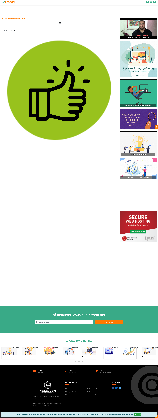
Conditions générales (94, 395)
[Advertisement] (79, 9)
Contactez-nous (71, 395)
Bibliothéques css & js (139, 154)
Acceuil (68, 389)
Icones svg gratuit (13, 18)
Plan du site (92, 392)
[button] (75, 361)
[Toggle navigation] (154, 2)
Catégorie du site (71, 392)
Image (5, 30)
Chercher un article (94, 389)
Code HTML (14, 30)
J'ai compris (138, 414)
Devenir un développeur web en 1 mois (139, 105)
